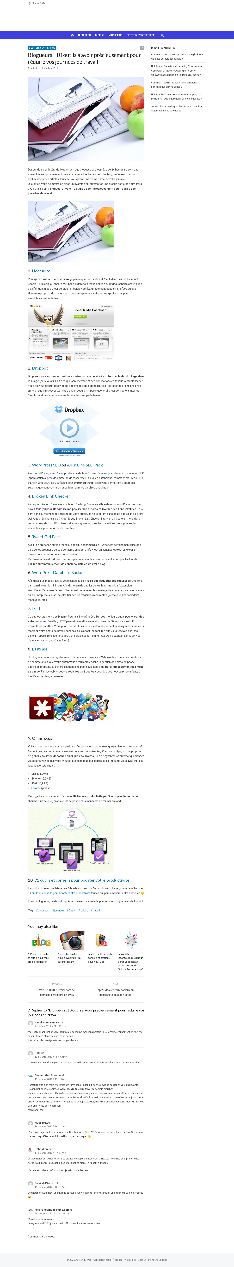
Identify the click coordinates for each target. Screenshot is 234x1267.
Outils (72, 910)
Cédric (34, 68)
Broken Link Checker (51, 495)
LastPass (39, 648)
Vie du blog (130, 1259)
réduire (84, 910)
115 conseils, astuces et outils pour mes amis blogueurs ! (40, 957)
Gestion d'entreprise (42, 48)
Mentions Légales (157, 1259)
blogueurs (44, 910)
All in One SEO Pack (85, 464)
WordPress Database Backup (58, 572)
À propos (117, 1259)
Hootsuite (41, 270)
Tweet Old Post (46, 536)
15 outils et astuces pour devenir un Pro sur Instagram (69, 957)
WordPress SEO (46, 464)
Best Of (142, 1259)
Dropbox (40, 367)
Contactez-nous (102, 1259)
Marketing (115, 35)
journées (59, 910)
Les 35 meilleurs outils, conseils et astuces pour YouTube (101, 957)
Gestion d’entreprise (141, 35)
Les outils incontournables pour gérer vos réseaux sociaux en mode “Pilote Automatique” (130, 961)
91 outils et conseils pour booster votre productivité (81, 879)
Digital (99, 35)
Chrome (36, 788)
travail (96, 910)
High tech (84, 35)
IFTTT (37, 608)
